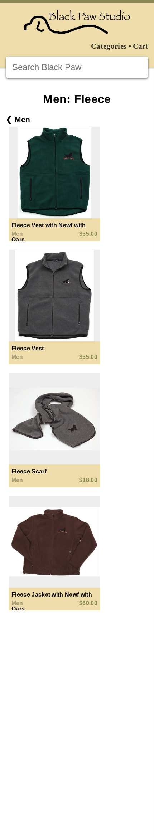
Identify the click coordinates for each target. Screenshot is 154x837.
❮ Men (18, 119)
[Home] (77, 22)
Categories (108, 46)
